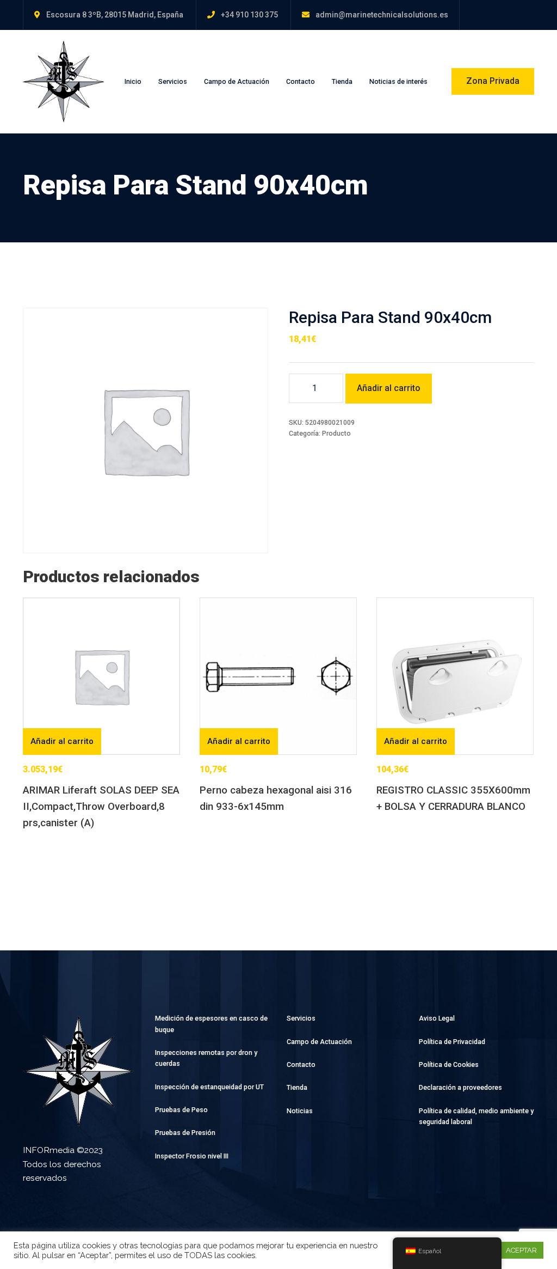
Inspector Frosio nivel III (191, 1156)
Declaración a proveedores (460, 1087)
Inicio (133, 81)
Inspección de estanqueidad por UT (209, 1087)
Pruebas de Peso (181, 1110)
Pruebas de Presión (185, 1132)
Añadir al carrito (388, 388)
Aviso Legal (437, 1018)
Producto (336, 433)
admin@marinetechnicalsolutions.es (381, 14)
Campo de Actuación (236, 81)
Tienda (342, 81)
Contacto (300, 81)
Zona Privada (492, 81)
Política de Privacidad (452, 1042)
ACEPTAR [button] (521, 1250)
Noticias (300, 1111)
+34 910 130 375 (249, 14)
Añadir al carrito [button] (62, 741)
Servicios (172, 81)
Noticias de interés (398, 81)
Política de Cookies (449, 1064)
